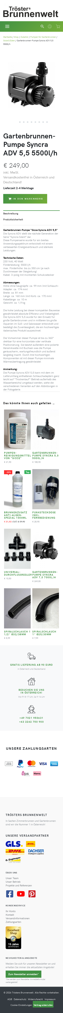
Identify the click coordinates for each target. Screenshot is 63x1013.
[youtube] (22, 894)
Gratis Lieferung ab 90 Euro (31, 664)
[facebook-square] (11, 894)
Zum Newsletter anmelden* (23, 974)
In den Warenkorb (28, 198)
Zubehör (24, 36)
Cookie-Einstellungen (21, 1005)
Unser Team (12, 878)
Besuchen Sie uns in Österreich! (31, 691)
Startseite (7, 36)
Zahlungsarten (13, 921)
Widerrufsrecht (35, 999)
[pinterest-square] (33, 894)
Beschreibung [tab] (10, 213)
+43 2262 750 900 (31, 721)
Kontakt (10, 914)
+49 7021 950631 (31, 717)
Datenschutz (20, 999)
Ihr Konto (11, 911)
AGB (9, 999)
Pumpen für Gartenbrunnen (43, 36)
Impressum (50, 999)
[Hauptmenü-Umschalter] (7, 26)
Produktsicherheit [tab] (13, 219)
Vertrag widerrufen (43, 1005)
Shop (16, 36)
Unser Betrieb (13, 881)
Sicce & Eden (9, 40)
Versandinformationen (18, 918)
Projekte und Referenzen (19, 885)
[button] (42, 26)
